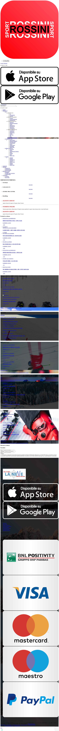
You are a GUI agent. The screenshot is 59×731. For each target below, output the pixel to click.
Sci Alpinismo (12, 115)
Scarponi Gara (12, 120)
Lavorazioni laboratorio (7, 526)
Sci (10, 114)
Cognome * (2, 451)
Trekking (11, 157)
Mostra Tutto (12, 147)
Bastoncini (12, 122)
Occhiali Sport (12, 143)
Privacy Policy (3, 724)
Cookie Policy (9, 724)
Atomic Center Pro (6, 525)
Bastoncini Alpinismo (14, 123)
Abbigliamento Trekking (14, 151)
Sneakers (11, 160)
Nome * (1, 450)
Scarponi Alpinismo (13, 119)
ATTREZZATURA (8, 139)
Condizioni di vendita (7, 528)
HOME (4, 109)
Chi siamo (4, 523)
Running (11, 158)
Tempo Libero (12, 145)
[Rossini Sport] (3, 104)
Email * (1, 452)
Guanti (11, 133)
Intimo (11, 136)
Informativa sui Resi (6, 530)
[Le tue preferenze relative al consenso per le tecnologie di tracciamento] (2, 730)
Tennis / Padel (12, 161)
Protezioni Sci (12, 126)
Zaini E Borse (12, 140)
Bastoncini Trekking (13, 141)
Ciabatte (11, 164)
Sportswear (12, 149)
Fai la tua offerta (8, 170)
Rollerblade (12, 146)
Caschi (11, 124)
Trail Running (12, 159)
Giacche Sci (12, 131)
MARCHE (5, 166)
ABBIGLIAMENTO (9, 148)
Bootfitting (7, 172)
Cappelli (11, 153)
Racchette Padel (12, 142)
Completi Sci (12, 130)
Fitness (11, 150)
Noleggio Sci (7, 168)
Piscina (11, 144)
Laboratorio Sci (8, 169)
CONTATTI (5, 175)
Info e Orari (7, 177)
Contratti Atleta (8, 174)
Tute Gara (11, 134)
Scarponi (11, 118)
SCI (6, 111)
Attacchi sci (12, 127)
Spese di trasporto (6, 529)
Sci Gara (11, 116)
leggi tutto (30, 184)
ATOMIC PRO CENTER (10, 173)
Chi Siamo (7, 176)
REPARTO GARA (6, 171)
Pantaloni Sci (12, 132)
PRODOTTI (5, 110)
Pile (10, 135)
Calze (11, 154)
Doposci (11, 162)
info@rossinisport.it (31, 723)
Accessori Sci (12, 128)
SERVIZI (4, 167)
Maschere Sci (12, 125)
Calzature (7, 156)
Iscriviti (2, 453)
